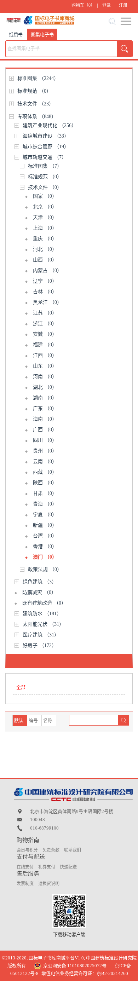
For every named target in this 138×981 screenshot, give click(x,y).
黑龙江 (47, 302)
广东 (45, 408)
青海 (45, 504)
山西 (45, 259)
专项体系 (36, 116)
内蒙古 (47, 270)
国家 (45, 196)
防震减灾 (39, 592)
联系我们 (72, 850)
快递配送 (68, 867)
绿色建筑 (40, 581)
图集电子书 (42, 34)
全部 (20, 687)
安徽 (45, 334)
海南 (45, 419)
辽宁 (45, 281)
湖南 (45, 397)
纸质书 (16, 34)
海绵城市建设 (46, 136)
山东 (45, 366)
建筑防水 (42, 613)
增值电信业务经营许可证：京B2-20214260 (84, 973)
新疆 (45, 525)
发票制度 (25, 883)
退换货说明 (48, 883)
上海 (45, 228)
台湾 (45, 535)
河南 (45, 376)
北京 (45, 206)
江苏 (45, 313)
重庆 (45, 238)
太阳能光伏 (43, 624)
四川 (45, 440)
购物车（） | (84, 5)
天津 (45, 217)
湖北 (45, 387)
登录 (106, 5)
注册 (123, 5)
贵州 (45, 451)
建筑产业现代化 (49, 125)
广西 (45, 429)
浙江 (45, 323)
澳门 (45, 557)
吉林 (45, 291)
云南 (45, 461)
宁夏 (45, 514)
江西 (45, 355)
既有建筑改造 (44, 603)
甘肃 (45, 493)
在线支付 (25, 867)
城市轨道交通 (45, 157)
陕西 (45, 482)
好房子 (40, 645)
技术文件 (35, 103)
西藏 (45, 472)
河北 (45, 249)
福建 (45, 344)
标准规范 (34, 91)
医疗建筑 (41, 634)
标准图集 (38, 78)
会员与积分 (27, 850)
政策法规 (45, 569)
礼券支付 (46, 867)
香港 (45, 546)
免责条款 (50, 850)
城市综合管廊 (46, 146)
